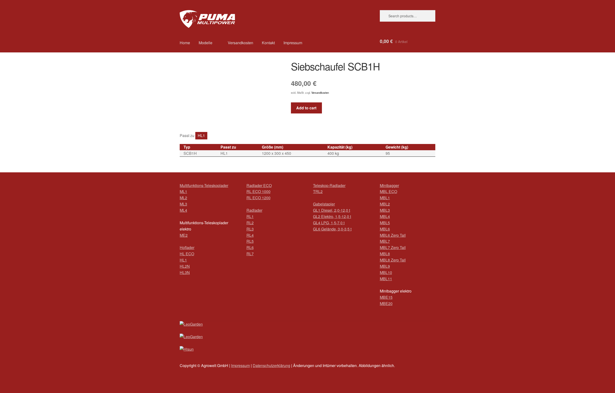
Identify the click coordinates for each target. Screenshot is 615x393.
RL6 (250, 247)
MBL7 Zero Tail (393, 247)
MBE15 (386, 297)
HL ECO (187, 253)
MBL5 (385, 222)
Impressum (292, 42)
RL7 (250, 253)
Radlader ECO (259, 185)
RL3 (250, 229)
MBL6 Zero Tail (393, 235)
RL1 (250, 216)
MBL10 (386, 272)
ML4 (183, 210)
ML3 (183, 204)
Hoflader (187, 247)
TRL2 (318, 191)
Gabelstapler (324, 204)
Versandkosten (240, 42)
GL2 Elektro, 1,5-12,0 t (332, 216)
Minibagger (389, 185)
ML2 (183, 197)
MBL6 (385, 229)
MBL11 (386, 278)
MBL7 (385, 241)
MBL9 (385, 266)
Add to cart (306, 108)
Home (185, 42)
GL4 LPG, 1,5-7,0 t (328, 222)
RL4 (250, 235)
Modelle (205, 42)
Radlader (254, 210)
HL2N (185, 266)
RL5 (250, 241)
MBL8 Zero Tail (393, 260)
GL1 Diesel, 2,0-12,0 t (331, 210)
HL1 (201, 135)
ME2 (184, 235)
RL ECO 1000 (258, 191)
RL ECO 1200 (258, 197)
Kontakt (268, 42)
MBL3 (385, 210)
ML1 (183, 191)
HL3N (185, 272)
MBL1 (385, 197)
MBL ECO (388, 191)
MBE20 (386, 303)
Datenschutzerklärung (271, 365)
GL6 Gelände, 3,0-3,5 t (332, 229)
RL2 (250, 222)
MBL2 (385, 204)
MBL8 (385, 253)
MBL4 (385, 216)
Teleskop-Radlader (329, 185)
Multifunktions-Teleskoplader (204, 185)
